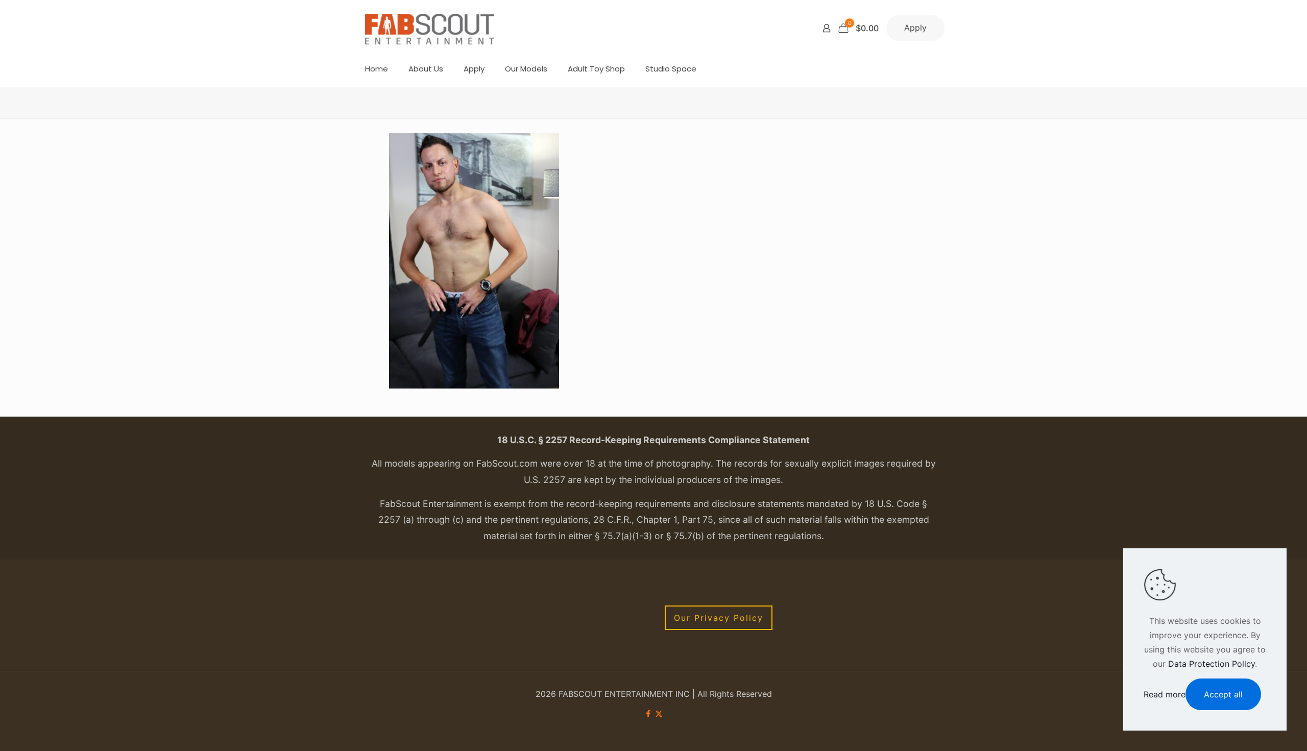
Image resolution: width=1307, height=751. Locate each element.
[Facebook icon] (648, 713)
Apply (915, 27)
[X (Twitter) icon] (659, 713)
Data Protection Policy (1211, 664)
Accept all (1223, 694)
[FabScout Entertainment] (430, 28)
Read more (1164, 694)
